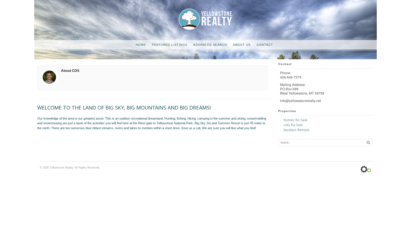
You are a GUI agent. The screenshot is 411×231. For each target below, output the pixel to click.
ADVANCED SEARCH (210, 44)
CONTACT (265, 44)
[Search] (368, 142)
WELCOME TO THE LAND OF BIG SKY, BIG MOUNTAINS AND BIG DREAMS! (124, 108)
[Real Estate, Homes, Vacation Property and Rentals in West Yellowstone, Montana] (205, 28)
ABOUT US (241, 44)
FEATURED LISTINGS (170, 44)
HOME (141, 44)
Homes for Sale (295, 120)
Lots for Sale (293, 125)
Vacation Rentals (296, 130)
